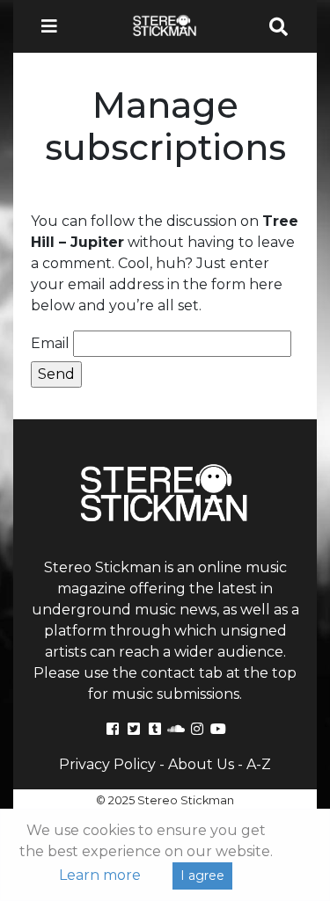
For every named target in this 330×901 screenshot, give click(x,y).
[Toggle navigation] (54, 26)
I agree (202, 875)
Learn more (100, 875)
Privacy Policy (107, 764)
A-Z (258, 764)
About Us (201, 764)
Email (50, 343)
